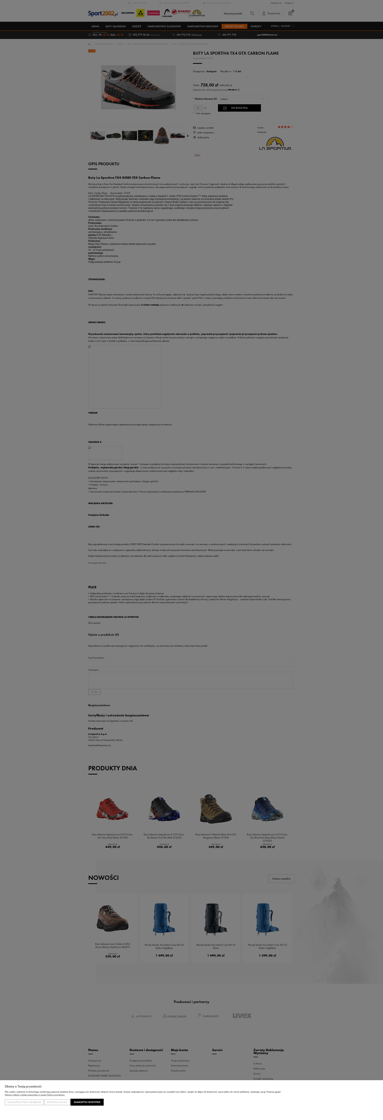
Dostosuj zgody (57, 1102)
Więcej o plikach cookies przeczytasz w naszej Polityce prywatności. (35, 1094)
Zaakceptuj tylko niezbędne (24, 1102)
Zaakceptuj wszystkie (87, 1102)
